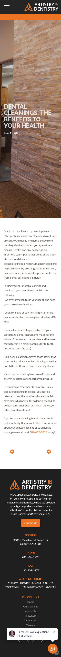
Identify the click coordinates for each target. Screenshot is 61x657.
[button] (7, 7)
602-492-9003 (38, 432)
